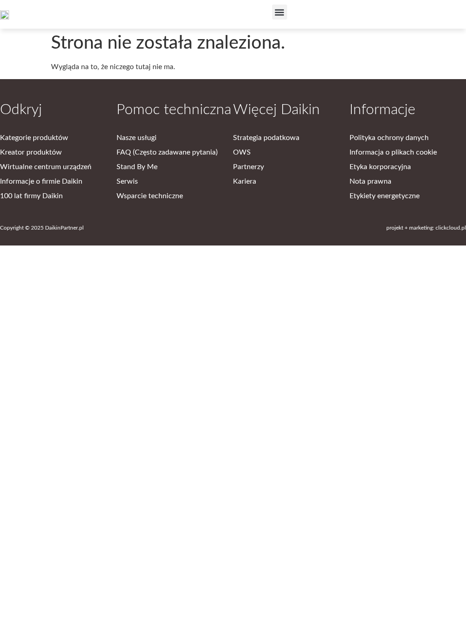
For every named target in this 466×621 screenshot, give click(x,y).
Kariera (244, 181)
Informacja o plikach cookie (393, 152)
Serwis (127, 181)
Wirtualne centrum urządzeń (45, 166)
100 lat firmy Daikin (31, 196)
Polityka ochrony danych (389, 137)
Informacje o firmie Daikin (41, 181)
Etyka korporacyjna (380, 166)
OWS (242, 152)
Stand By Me (136, 166)
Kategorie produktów (34, 137)
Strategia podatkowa (266, 137)
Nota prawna (370, 181)
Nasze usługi (136, 137)
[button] (279, 12)
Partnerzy (248, 166)
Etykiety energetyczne (385, 196)
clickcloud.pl (451, 227)
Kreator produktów (31, 152)
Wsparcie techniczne (149, 196)
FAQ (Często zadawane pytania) (167, 152)
